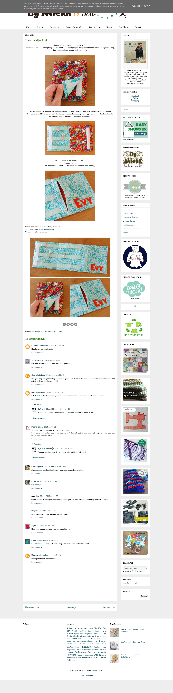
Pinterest (135, 102)
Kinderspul (36, 331)
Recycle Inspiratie (97, 652)
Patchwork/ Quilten (90, 650)
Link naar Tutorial (129, 221)
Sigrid (33, 525)
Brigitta (34, 511)
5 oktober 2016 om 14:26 (50, 555)
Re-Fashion (80, 652)
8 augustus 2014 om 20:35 (47, 540)
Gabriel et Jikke (38, 375)
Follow (125, 109)
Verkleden (71, 660)
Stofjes (78, 657)
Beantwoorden (37, 353)
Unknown (35, 555)
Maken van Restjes (96, 641)
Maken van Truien (97, 644)
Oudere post (109, 607)
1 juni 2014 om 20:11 (47, 511)
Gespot (138, 27)
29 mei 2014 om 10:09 (63, 409)
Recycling (71, 655)
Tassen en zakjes (55, 331)
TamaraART (36, 360)
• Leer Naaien (94, 27)
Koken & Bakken (96, 636)
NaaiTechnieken (128, 225)
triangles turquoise (46, 229)
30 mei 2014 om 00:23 (49, 496)
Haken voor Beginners (131, 217)
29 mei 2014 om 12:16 (50, 481)
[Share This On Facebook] (64, 326)
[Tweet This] (68, 326)
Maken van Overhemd (76, 641)
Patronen (102, 650)
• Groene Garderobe (74, 27)
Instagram (135, 100)
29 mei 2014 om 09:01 (47, 427)
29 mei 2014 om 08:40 (55, 375)
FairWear (82, 631)
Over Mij (40, 27)
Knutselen (85, 636)
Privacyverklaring (86, 675)
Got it (147, 6)
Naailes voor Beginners (131, 229)
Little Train (36, 481)
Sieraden (102, 655)
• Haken (108, 27)
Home (29, 27)
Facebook (135, 96)
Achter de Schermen (77, 628)
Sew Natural (89, 655)
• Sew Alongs (123, 27)
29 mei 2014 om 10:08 (63, 449)
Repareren (80, 655)
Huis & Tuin (100, 633)
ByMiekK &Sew (44, 409)
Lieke (33, 540)
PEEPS (34, 427)
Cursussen (54, 27)
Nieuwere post (32, 607)
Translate (140, 571)
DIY (124, 209)
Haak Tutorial (128, 213)
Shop (95, 655)
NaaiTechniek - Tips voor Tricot (133, 642)
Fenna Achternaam (39, 346)
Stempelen (71, 657)
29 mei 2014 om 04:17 (51, 360)
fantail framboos (46, 232)
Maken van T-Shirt (76, 644)
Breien (90, 628)
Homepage (71, 607)
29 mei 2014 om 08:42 (55, 392)
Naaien (44, 331)
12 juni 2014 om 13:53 (46, 525)
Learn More (136, 6)
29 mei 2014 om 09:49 (57, 466)
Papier (78, 650)
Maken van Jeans (98, 639)
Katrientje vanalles (39, 466)
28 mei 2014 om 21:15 (57, 346)
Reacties (37, 404)
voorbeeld (59, 111)
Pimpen (70, 652)
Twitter (135, 98)
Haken (70, 633)
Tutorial (125, 233)
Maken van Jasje (84, 639)
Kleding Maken (74, 636)
